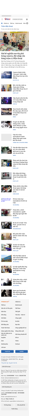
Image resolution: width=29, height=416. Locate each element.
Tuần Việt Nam (5, 327)
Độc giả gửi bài (21, 405)
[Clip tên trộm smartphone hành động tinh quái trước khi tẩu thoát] (6, 137)
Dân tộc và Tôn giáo (6, 308)
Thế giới (17, 311)
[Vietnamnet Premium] (5, 302)
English (3, 337)
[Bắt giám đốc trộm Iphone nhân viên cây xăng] (6, 236)
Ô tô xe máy (4, 321)
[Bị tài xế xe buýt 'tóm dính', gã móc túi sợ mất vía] (6, 225)
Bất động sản (5, 324)
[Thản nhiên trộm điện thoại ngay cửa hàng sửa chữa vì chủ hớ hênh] (6, 188)
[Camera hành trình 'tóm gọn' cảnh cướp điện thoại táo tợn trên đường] (6, 74)
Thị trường (16, 205)
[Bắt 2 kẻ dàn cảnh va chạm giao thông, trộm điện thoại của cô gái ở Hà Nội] (6, 87)
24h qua (3, 347)
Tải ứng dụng (7, 405)
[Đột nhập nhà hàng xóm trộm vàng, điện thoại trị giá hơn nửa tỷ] (6, 175)
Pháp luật (15, 93)
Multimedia (4, 344)
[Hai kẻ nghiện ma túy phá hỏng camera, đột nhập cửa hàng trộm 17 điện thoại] (14, 41)
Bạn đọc (17, 324)
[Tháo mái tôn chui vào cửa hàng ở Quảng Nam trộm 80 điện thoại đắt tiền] (6, 162)
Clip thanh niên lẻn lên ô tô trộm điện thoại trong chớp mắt (20, 100)
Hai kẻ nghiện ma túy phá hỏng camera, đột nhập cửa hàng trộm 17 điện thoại (13, 56)
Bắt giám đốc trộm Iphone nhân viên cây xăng (20, 235)
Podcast (17, 344)
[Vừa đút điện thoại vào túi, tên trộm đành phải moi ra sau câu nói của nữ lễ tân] (6, 150)
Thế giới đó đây (17, 228)
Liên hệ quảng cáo (7, 387)
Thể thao (17, 308)
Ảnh (2, 341)
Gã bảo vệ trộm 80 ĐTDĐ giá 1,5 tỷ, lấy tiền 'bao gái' (19, 246)
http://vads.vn (10, 399)
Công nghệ (16, 194)
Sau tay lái (16, 80)
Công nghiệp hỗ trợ (20, 327)
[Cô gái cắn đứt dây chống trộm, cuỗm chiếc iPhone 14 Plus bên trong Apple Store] (6, 124)
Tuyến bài (7, 351)
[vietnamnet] (7, 20)
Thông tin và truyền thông (20, 142)
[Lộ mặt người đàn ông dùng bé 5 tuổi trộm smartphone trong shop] (6, 269)
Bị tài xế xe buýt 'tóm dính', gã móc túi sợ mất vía (20, 224)
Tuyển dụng (14, 408)
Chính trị (6, 23)
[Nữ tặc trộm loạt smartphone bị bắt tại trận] (6, 201)
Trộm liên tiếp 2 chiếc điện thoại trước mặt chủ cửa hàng (20, 281)
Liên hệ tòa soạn (6, 366)
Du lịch (17, 321)
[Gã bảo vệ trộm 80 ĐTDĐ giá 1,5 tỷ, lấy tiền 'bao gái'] (6, 247)
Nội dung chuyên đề (21, 334)
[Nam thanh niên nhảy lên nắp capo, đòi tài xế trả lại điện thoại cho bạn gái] (6, 111)
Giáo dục (3, 311)
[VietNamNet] (1, 23)
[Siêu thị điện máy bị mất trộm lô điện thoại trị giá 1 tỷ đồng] (6, 258)
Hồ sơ (17, 337)
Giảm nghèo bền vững (7, 331)
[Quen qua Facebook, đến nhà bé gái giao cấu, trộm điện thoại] (6, 293)
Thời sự (12, 23)
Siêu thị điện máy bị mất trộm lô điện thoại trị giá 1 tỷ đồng (20, 257)
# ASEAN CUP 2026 (17, 19)
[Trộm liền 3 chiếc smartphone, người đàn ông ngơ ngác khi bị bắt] (6, 212)
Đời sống (3, 314)
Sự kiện (22, 351)
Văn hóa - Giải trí (20, 314)
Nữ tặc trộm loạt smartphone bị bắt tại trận (20, 200)
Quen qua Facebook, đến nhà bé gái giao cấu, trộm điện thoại (19, 292)
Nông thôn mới (19, 331)
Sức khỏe (3, 318)
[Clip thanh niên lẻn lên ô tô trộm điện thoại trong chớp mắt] (6, 100)
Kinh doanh (18, 23)
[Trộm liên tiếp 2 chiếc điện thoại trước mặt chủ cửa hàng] (6, 282)
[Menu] (2, 19)
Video (14, 116)
